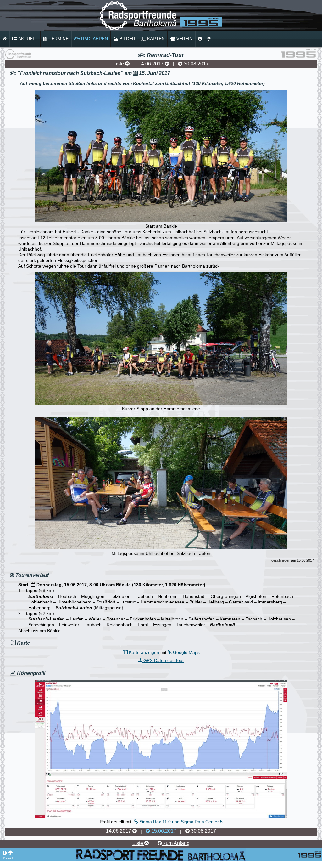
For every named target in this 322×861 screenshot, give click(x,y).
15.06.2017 (163, 831)
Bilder (126, 38)
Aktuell (27, 38)
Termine (58, 38)
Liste (119, 63)
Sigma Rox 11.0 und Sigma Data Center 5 (180, 821)
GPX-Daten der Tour (163, 660)
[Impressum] (200, 38)
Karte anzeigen (143, 652)
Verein (183, 38)
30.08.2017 (195, 63)
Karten (155, 38)
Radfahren (94, 38)
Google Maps (186, 652)
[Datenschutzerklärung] (209, 38)
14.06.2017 (151, 63)
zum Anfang (176, 843)
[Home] (4, 38)
